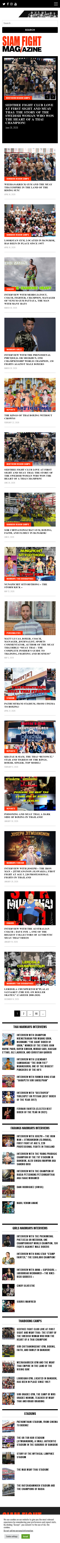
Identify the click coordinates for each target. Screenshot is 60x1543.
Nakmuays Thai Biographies (20, 578)
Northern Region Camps (18, 97)
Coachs (10, 288)
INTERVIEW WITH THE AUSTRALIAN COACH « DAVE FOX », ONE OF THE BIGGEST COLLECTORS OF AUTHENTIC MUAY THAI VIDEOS (28, 933)
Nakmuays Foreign (15, 862)
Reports (11, 409)
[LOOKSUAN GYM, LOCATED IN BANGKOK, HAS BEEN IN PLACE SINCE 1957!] (30, 220)
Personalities (14, 632)
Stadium (10, 697)
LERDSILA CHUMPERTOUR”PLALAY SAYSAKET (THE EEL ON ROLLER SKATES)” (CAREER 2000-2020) (26, 992)
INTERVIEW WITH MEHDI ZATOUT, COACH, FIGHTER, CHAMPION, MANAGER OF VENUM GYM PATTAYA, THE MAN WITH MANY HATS (29, 299)
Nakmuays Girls (14, 349)
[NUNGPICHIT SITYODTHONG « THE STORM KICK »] (30, 564)
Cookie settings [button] (11, 1536)
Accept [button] (25, 1536)
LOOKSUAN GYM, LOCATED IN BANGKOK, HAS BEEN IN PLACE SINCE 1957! (29, 242)
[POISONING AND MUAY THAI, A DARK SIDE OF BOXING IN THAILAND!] (30, 794)
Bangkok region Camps (18, 178)
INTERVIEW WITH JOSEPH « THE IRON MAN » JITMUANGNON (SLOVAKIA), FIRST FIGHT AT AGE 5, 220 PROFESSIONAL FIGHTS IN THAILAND (29, 873)
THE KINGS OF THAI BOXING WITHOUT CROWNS (28, 417)
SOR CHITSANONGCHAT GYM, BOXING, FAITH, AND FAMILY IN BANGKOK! (28, 531)
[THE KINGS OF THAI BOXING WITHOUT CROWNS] (30, 395)
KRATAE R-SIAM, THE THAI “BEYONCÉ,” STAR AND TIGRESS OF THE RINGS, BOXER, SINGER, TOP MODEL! (29, 759)
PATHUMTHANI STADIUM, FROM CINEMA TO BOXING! (29, 705)
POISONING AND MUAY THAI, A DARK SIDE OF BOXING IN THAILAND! (27, 815)
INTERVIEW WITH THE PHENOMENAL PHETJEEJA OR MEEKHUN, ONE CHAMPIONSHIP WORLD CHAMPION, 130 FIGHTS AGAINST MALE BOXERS (28, 359)
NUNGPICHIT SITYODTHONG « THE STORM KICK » (25, 586)
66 (37, 1013)
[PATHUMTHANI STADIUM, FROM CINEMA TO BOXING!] (30, 684)
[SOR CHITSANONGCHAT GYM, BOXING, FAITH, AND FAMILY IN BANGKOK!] (30, 510)
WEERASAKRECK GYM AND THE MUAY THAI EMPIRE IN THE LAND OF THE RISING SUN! (28, 187)
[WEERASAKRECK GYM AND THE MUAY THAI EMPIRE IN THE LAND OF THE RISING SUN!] (30, 164)
